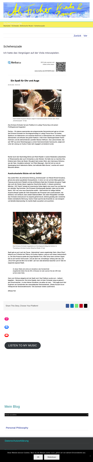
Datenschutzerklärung (17, 441)
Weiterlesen (52, 457)
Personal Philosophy (17, 427)
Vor (85, 35)
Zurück (77, 35)
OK (38, 457)
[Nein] (90, 456)
